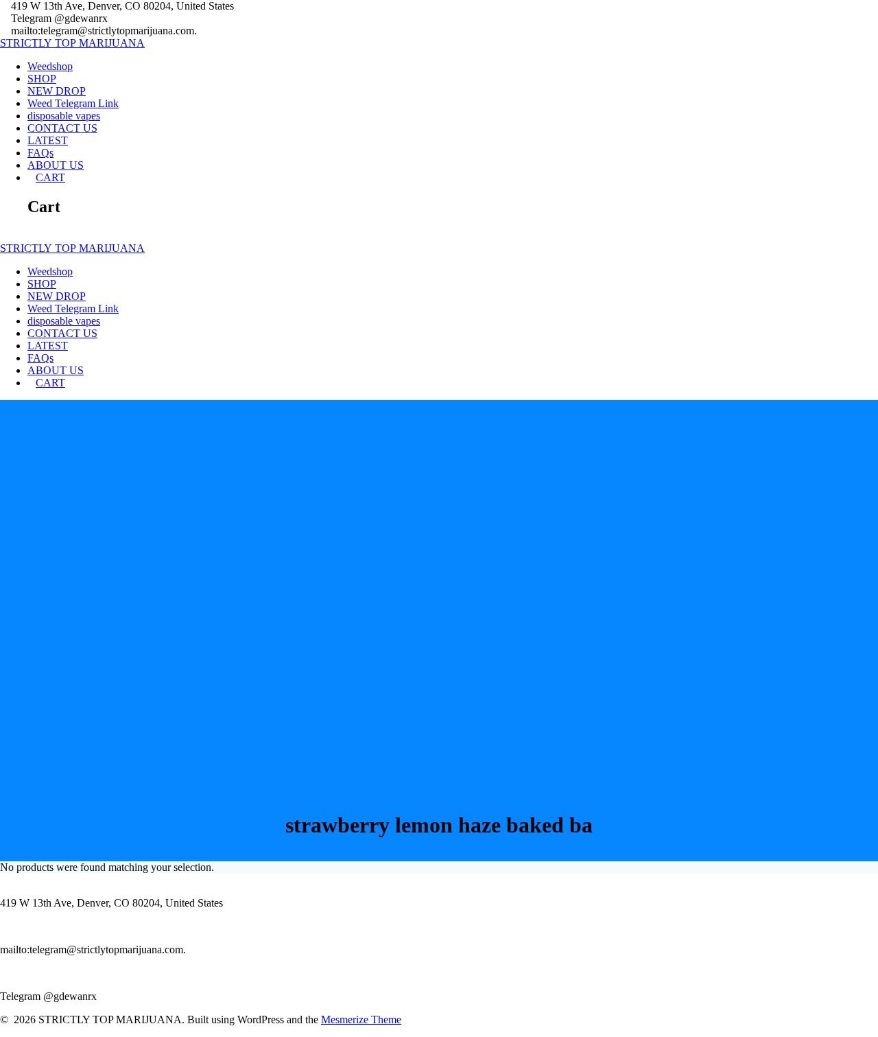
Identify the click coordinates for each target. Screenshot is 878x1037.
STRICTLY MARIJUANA (72, 43)
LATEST (47, 140)
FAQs (40, 153)
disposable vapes (63, 115)
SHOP (41, 78)
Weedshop (50, 66)
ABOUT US (55, 165)
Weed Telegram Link (73, 103)
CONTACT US (62, 128)
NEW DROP (56, 91)
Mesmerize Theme (361, 1019)
